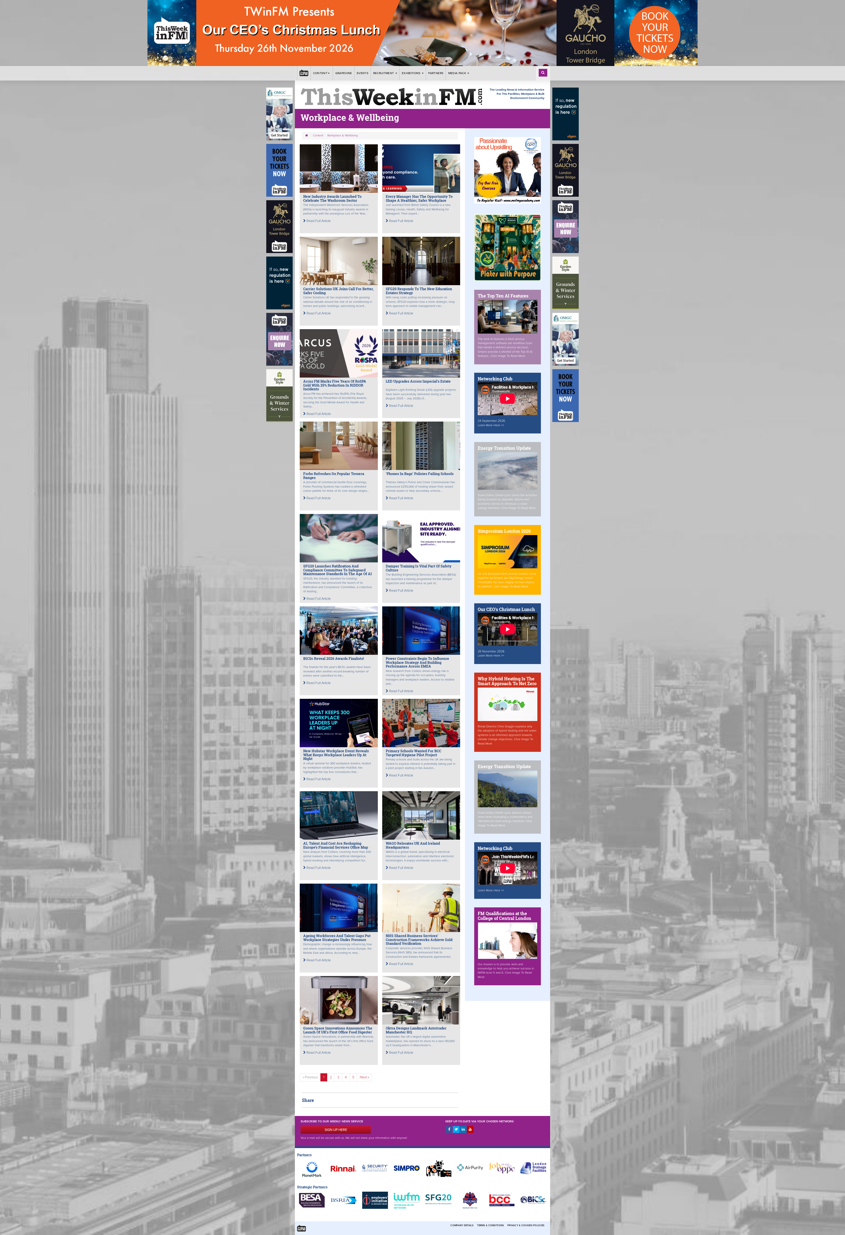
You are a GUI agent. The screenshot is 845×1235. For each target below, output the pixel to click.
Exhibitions (411, 73)
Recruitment (384, 73)
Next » (364, 1077)
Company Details (462, 1225)
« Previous (310, 1077)
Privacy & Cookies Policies (525, 1225)
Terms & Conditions (490, 1225)
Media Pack (457, 73)
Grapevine (343, 73)
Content (320, 73)
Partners (435, 73)
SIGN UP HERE (336, 1130)
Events (362, 73)
